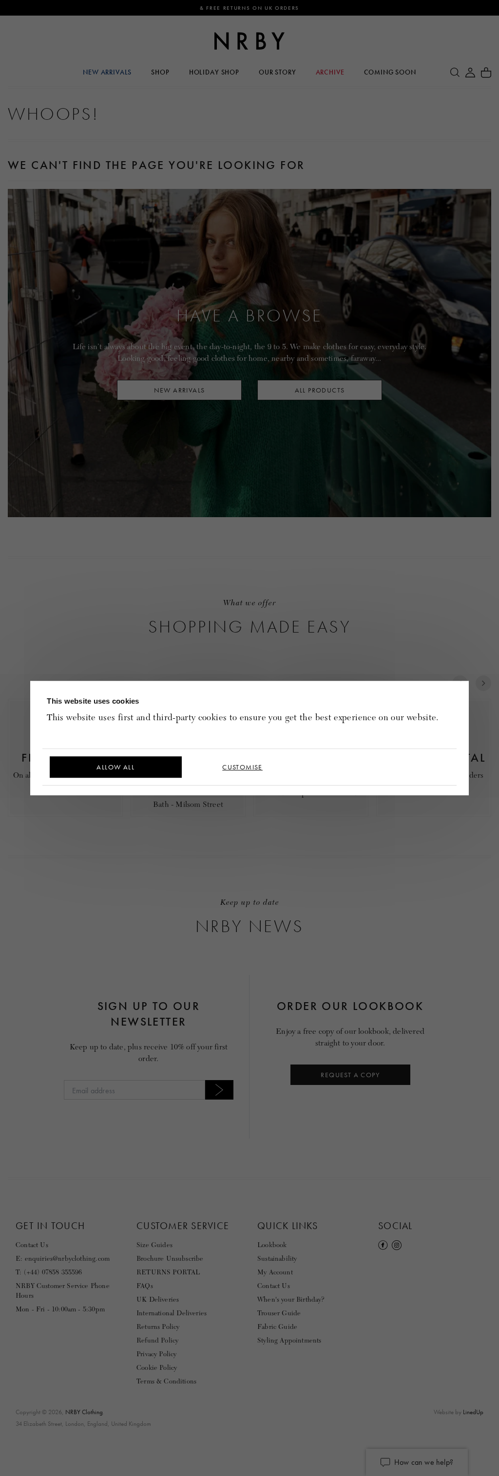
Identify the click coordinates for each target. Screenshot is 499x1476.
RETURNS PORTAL (168, 1272)
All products (320, 390)
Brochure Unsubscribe (170, 1258)
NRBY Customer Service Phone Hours (63, 1291)
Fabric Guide (277, 1327)
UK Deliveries (157, 1299)
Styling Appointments (289, 1340)
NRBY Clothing (84, 1412)
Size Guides (154, 1245)
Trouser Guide (279, 1313)
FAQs (144, 1286)
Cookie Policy (156, 1368)
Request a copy (350, 1074)
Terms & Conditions (166, 1381)
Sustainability (277, 1258)
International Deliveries (171, 1313)
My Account (275, 1272)
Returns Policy (157, 1327)
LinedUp (473, 1412)
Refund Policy (157, 1340)
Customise (242, 767)
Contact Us (32, 1245)
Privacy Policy (156, 1354)
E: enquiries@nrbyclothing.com (63, 1258)
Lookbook (272, 1245)
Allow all (115, 767)
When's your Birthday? (291, 1299)
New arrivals (179, 390)
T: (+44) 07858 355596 (49, 1272)
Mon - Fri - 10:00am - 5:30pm (60, 1309)
